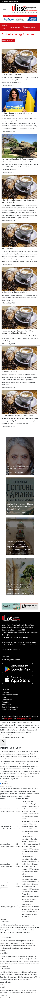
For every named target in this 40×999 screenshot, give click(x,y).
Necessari (5, 784)
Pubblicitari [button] (4, 966)
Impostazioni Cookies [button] (7, 737)
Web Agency (8, 719)
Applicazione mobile (9, 709)
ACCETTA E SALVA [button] (6, 998)
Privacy (4, 697)
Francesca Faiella (11, 473)
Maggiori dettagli (6, 735)
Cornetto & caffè (8, 40)
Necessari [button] (3, 781)
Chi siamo (5, 690)
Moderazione (6, 704)
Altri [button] (1, 984)
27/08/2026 (23, 513)
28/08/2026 (20, 473)
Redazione (5, 692)
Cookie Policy (6, 700)
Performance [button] (4, 935)
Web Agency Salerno (24, 719)
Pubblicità (5, 702)
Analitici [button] (3, 950)
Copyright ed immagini (10, 707)
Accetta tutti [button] (20, 737)
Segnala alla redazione (10, 695)
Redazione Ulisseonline (13, 513)
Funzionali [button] (3, 919)
